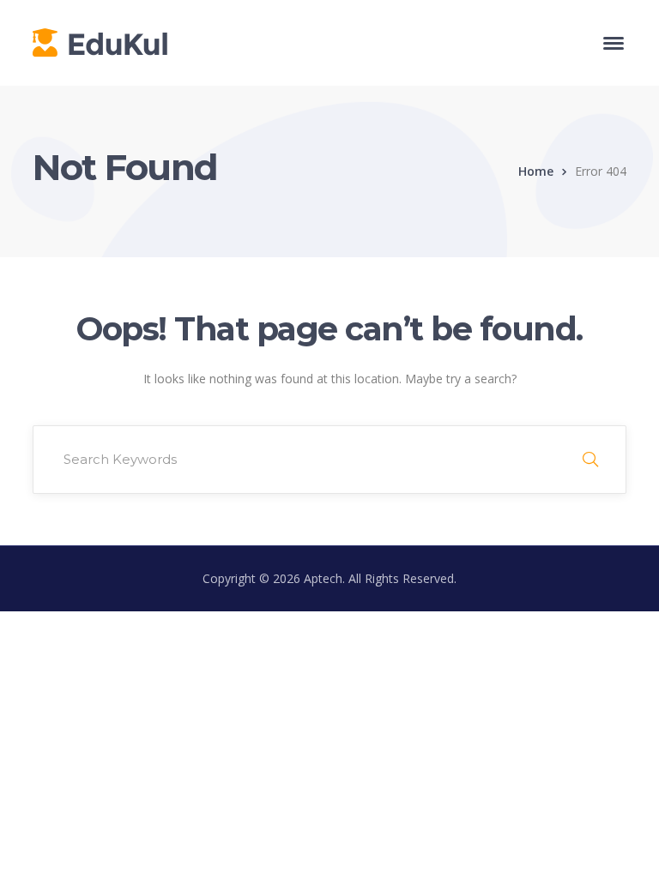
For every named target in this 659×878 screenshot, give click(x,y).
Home (535, 171)
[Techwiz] (100, 41)
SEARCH (590, 459)
